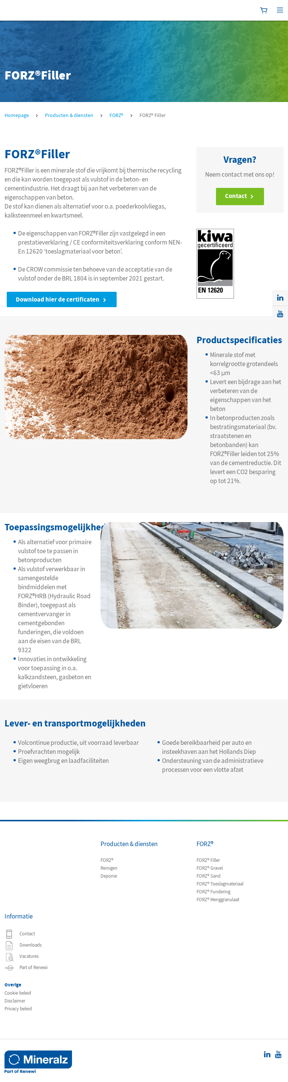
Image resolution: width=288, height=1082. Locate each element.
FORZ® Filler (208, 860)
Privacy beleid (18, 1009)
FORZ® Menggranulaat (217, 900)
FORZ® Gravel (209, 868)
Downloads (30, 945)
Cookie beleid (17, 993)
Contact (236, 196)
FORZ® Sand (208, 876)
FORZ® (106, 860)
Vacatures (28, 956)
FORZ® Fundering (213, 892)
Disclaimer (14, 1001)
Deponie (108, 876)
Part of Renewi (33, 968)
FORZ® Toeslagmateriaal (219, 884)
